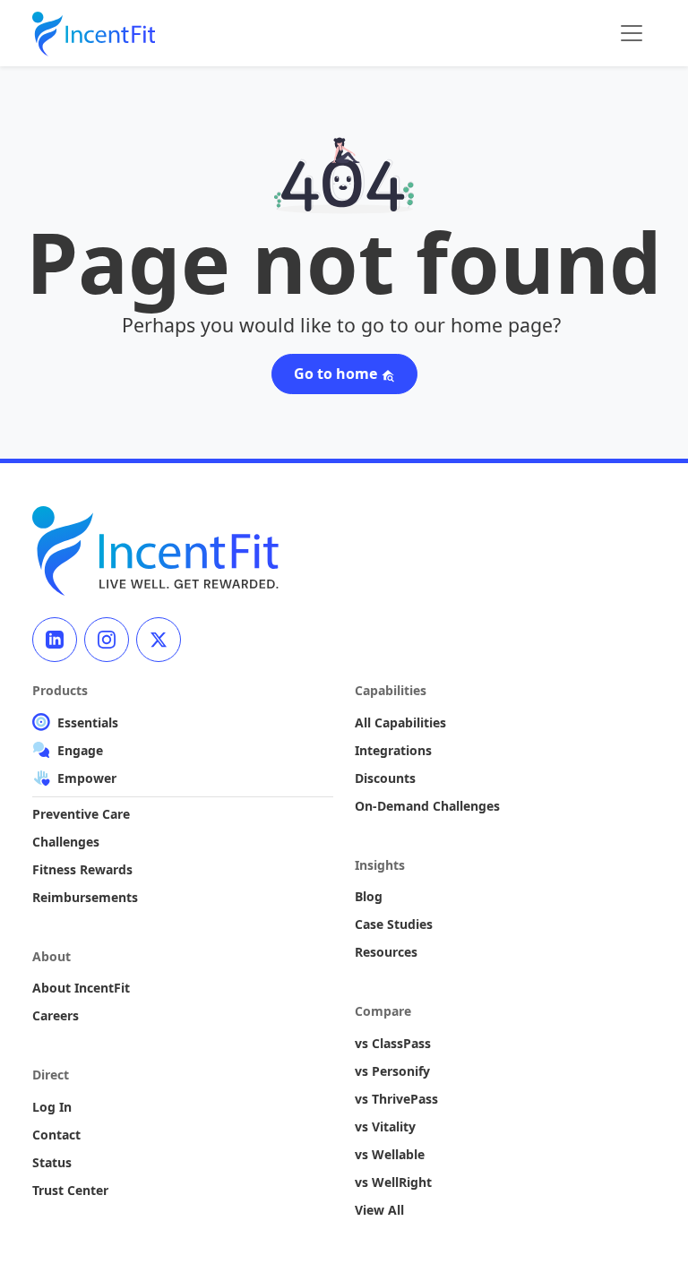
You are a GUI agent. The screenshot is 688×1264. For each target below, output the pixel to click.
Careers (55, 1015)
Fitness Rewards (82, 869)
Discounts (385, 778)
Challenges (65, 841)
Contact (56, 1134)
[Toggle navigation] (631, 33)
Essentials (87, 722)
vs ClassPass (393, 1043)
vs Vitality (385, 1126)
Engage (80, 750)
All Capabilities (400, 722)
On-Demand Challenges (427, 805)
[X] (158, 639)
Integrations (393, 750)
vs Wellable (390, 1154)
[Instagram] (106, 639)
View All (379, 1209)
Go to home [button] (337, 373)
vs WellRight (393, 1182)
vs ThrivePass (396, 1098)
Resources (386, 951)
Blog (369, 896)
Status (52, 1162)
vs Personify (392, 1070)
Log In (52, 1106)
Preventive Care (81, 813)
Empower (86, 778)
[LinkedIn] (54, 639)
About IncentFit (81, 987)
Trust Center (70, 1190)
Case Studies (394, 924)
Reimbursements (85, 897)
